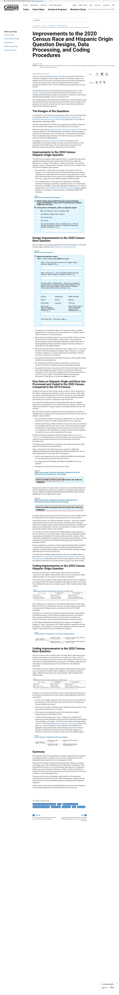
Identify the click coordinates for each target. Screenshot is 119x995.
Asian (59, 804)
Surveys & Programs (57, 9)
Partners (25, 5)
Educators (44, 5)
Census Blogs (52, 25)
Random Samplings (62, 25)
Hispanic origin (37, 93)
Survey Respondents (55, 5)
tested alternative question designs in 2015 (65, 129)
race (77, 91)
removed (79, 349)
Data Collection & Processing (41, 807)
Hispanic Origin (55, 807)
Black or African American (70, 804)
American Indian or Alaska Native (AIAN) (44, 804)
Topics (26, 9)
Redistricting (81, 807)
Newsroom (44, 25)
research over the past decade (64, 247)
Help (113, 5)
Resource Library (78, 9)
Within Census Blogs (10, 32)
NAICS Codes (83, 5)
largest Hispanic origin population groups (59, 188)
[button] (59, 20)
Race (74, 807)
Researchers (34, 5)
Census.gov (37, 25)
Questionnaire (66, 807)
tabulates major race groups (63, 723)
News (74, 5)
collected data (57, 76)
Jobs (90, 5)
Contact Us (106, 5)
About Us (97, 5)
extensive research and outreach (54, 141)
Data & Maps (38, 9)
